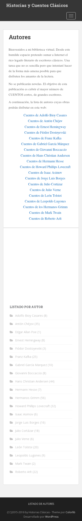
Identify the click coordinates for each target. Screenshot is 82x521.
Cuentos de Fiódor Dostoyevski (45, 132)
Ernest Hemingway (28, 340)
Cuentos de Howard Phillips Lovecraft (45, 166)
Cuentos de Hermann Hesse (45, 161)
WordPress (51, 516)
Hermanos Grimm (27, 398)
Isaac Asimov (24, 414)
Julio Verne (22, 439)
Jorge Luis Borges (27, 422)
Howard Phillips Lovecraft (32, 406)
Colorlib (70, 512)
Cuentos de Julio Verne (45, 189)
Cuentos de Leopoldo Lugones (45, 201)
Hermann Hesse (26, 390)
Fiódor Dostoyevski (28, 348)
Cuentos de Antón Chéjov (45, 120)
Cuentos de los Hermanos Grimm (45, 207)
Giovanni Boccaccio (28, 373)
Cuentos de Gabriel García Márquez (45, 143)
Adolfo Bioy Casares (29, 316)
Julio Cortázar (24, 431)
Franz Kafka (23, 357)
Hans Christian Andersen (31, 381)
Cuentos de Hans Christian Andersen (45, 155)
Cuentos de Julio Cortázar (45, 184)
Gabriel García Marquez (31, 365)
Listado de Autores (41, 504)
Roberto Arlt (23, 472)
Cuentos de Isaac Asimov (45, 172)
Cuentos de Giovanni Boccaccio (45, 149)
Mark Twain (23, 464)
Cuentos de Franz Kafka (45, 138)
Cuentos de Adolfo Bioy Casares (45, 115)
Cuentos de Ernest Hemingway (45, 126)
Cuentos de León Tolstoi (45, 195)
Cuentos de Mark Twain (45, 212)
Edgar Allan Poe (26, 332)
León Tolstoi (23, 447)
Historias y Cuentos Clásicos (37, 5)
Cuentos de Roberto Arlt (45, 218)
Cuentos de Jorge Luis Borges (45, 178)
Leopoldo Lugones (28, 455)
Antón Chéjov (24, 324)
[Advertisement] (45, 263)
